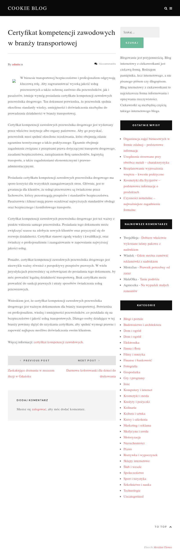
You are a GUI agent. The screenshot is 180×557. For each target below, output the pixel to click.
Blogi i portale (133, 318)
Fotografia (130, 366)
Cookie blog (27, 8)
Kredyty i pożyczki (137, 401)
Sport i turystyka (135, 478)
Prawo (128, 449)
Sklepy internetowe (137, 461)
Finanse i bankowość (138, 360)
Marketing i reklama (137, 425)
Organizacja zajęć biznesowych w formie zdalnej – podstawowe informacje (147, 144)
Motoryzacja (132, 437)
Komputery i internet (138, 389)
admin (16, 64)
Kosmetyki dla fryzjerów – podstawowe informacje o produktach (142, 186)
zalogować (39, 409)
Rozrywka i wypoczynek (141, 455)
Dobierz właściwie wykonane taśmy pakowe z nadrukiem (145, 243)
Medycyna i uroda (136, 431)
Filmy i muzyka (134, 354)
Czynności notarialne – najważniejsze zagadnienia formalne (142, 204)
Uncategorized (134, 496)
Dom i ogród (132, 330)
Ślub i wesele (133, 466)
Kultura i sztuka (134, 413)
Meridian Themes (163, 547)
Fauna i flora (132, 348)
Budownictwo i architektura (142, 324)
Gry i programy (134, 378)
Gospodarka (132, 372)
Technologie (132, 490)
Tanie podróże (149, 279)
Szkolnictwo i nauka (137, 484)
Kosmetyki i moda (136, 395)
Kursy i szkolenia (136, 419)
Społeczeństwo (134, 472)
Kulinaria (130, 407)
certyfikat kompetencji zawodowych (58, 342)
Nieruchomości (134, 443)
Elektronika (131, 342)
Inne (127, 384)
